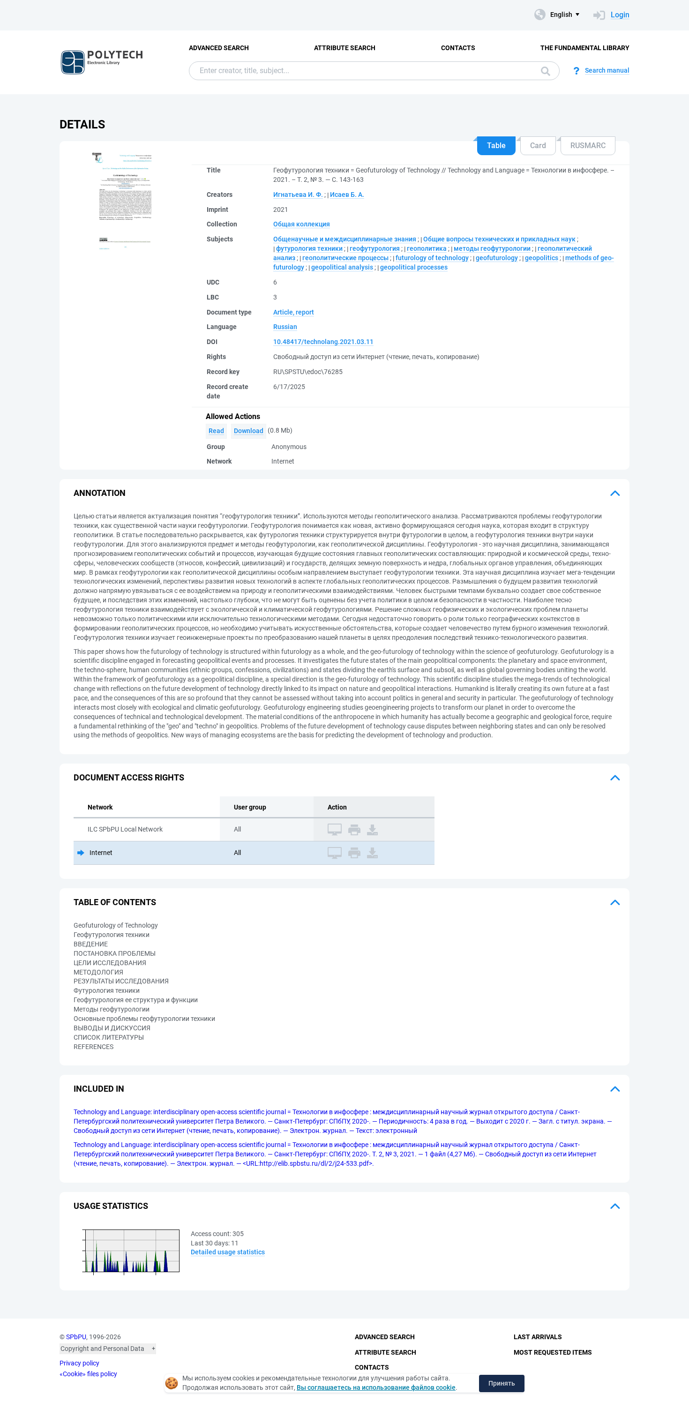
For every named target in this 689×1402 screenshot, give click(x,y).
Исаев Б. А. (347, 194)
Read (216, 431)
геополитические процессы (345, 258)
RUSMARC (588, 145)
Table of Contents (115, 902)
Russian (285, 326)
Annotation (100, 493)
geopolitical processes (414, 267)
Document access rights (129, 777)
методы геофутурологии (492, 248)
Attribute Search (344, 48)
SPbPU (76, 1337)
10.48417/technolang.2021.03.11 (323, 341)
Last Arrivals (538, 1337)
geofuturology (497, 258)
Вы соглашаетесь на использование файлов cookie (376, 1387)
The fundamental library (584, 48)
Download (248, 431)
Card (538, 145)
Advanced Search (219, 48)
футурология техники (309, 248)
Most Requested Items (553, 1352)
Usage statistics (111, 1206)
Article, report (293, 312)
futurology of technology (432, 258)
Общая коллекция (301, 224)
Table (496, 145)
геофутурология (375, 248)
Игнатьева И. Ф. (298, 194)
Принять (501, 1383)
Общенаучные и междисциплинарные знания (344, 239)
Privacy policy (79, 1363)
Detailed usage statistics (228, 1252)
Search (543, 70)
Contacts (458, 48)
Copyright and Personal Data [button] (102, 1348)
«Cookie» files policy (88, 1374)
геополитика (427, 248)
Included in (99, 1089)
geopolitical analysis (342, 267)
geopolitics (541, 258)
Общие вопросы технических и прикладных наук (499, 239)
